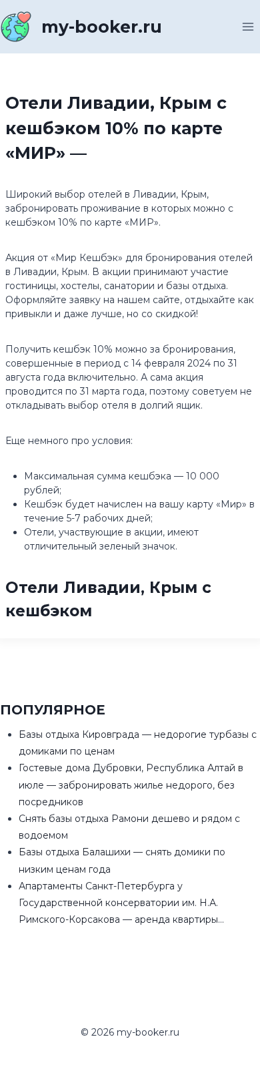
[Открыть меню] (247, 26)
